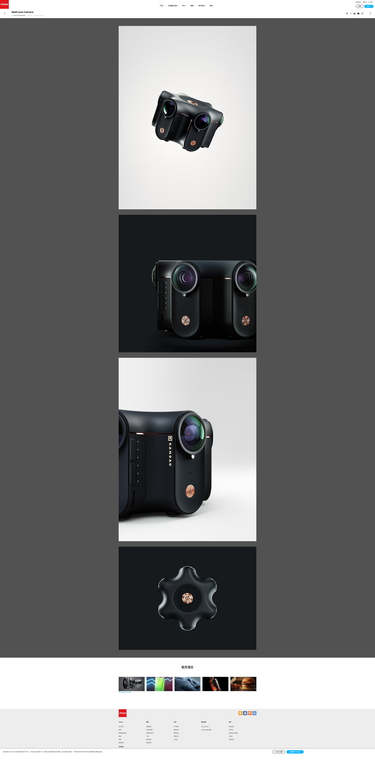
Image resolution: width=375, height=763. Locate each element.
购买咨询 (148, 743)
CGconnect (204, 726)
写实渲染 (231, 739)
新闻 (120, 736)
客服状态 (176, 733)
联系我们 (121, 743)
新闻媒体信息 (122, 733)
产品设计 (29, 15)
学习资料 (176, 726)
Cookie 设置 (279, 752)
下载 (147, 736)
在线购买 (148, 726)
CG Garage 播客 (206, 730)
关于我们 (121, 726)
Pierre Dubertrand (19, 15)
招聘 (120, 739)
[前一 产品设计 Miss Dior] (4, 13)
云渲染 (231, 736)
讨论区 (176, 739)
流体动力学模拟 (233, 733)
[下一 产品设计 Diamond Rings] (370, 13)
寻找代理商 (149, 730)
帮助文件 (176, 736)
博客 (120, 730)
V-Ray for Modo (38, 15)
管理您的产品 (150, 733)
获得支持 (176, 730)
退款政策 (148, 739)
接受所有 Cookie (295, 752)
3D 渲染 (231, 730)
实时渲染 (231, 726)
